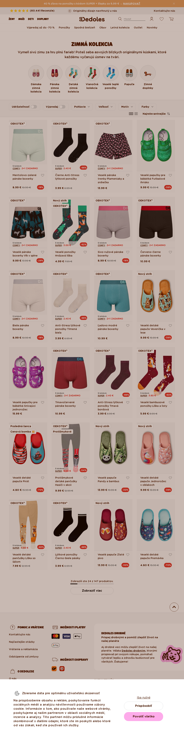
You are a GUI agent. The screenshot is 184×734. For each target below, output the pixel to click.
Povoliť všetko (144, 716)
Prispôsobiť (143, 706)
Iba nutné (143, 697)
